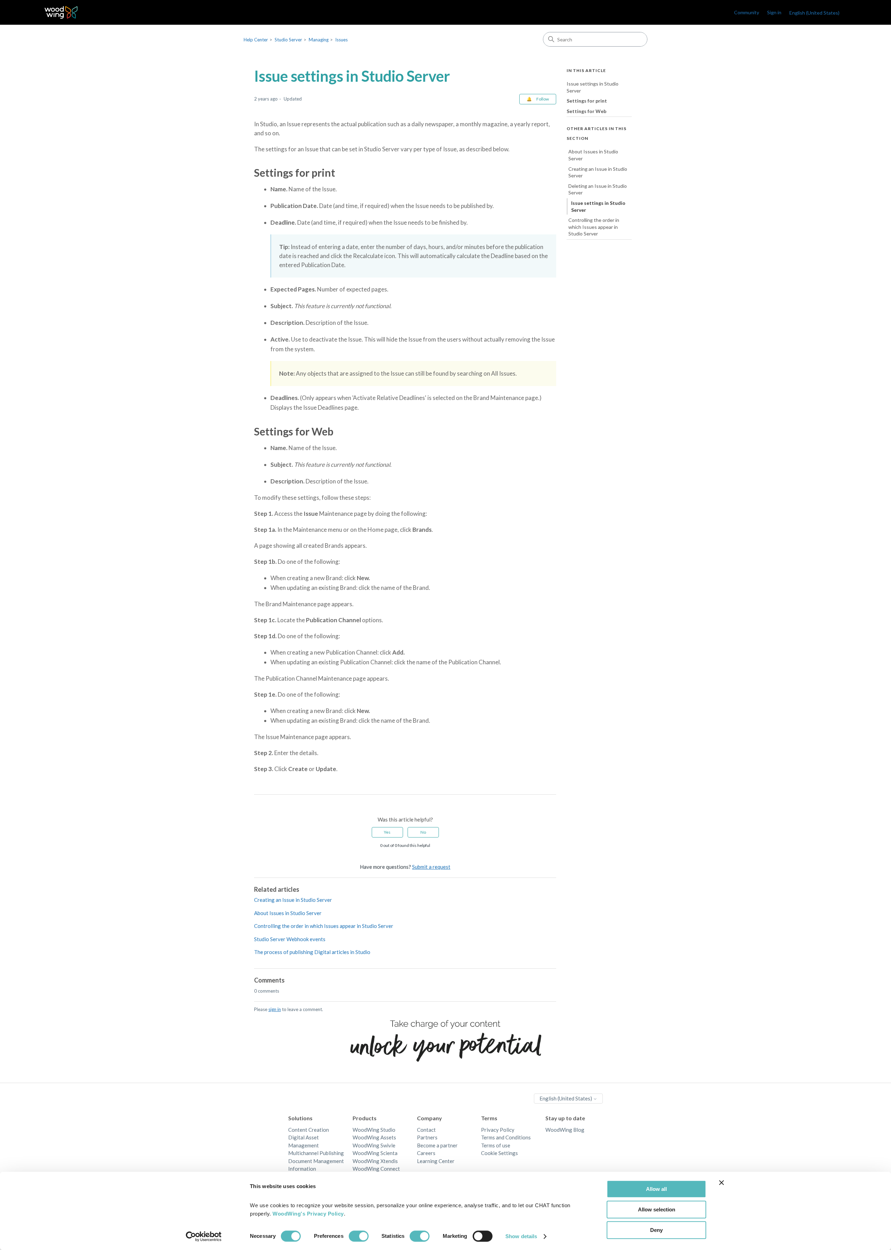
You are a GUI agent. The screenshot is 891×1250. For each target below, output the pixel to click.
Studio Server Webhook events (289, 939)
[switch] (359, 1236)
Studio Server (288, 39)
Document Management (316, 1161)
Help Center (256, 39)
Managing (319, 39)
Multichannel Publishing (316, 1153)
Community (746, 12)
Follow (542, 99)
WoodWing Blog (564, 1130)
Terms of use (495, 1145)
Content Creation (308, 1130)
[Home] (61, 12)
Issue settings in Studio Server (592, 87)
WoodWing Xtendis (375, 1161)
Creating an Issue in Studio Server (293, 900)
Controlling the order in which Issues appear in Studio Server (323, 926)
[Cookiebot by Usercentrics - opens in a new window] (203, 1236)
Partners (427, 1137)
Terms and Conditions (506, 1137)
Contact (426, 1130)
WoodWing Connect (376, 1168)
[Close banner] (721, 1182)
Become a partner (437, 1145)
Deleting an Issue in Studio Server (597, 189)
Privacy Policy (497, 1130)
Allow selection (656, 1209)
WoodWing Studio (374, 1130)
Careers (426, 1153)
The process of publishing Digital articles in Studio (312, 952)
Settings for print (587, 101)
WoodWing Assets (374, 1137)
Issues (341, 39)
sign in (274, 1009)
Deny (656, 1230)
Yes (387, 832)
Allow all (656, 1189)
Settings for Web (586, 111)
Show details (521, 1236)
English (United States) (566, 1098)
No (423, 832)
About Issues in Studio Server (288, 913)
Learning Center (436, 1161)
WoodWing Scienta (375, 1153)
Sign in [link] (774, 12)
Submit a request (431, 867)
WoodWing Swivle (374, 1145)
